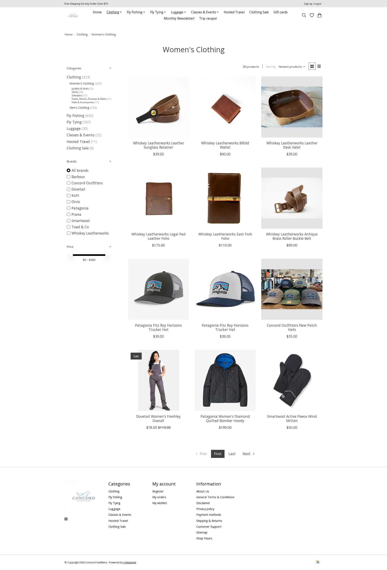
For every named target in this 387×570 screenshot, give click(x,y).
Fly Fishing (76, 115)
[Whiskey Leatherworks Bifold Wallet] (225, 107)
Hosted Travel (234, 12)
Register (158, 491)
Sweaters (77, 95)
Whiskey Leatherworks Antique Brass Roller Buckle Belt (292, 236)
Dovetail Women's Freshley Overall (158, 418)
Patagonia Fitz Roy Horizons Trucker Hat (158, 327)
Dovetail (78, 189)
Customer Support (209, 526)
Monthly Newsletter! (179, 18)
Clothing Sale (259, 12)
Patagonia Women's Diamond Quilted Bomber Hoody (225, 418)
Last (232, 453)
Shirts (75, 92)
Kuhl (75, 195)
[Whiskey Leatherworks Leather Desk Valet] (291, 107)
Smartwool (81, 220)
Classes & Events (80, 134)
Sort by (271, 67)
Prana (76, 214)
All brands (80, 170)
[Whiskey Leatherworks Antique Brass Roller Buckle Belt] (291, 198)
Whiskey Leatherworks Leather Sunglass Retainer (158, 145)
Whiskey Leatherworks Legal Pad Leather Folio (158, 236)
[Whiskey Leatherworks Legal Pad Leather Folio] (158, 198)
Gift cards (281, 12)
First (218, 453)
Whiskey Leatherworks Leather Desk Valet (291, 145)
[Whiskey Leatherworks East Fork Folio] (225, 198)
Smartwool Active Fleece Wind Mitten (292, 418)
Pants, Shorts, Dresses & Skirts (89, 99)
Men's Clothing (80, 107)
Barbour (78, 176)
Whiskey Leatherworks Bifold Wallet (225, 145)
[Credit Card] (317, 562)
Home (97, 12)
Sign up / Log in (312, 3)
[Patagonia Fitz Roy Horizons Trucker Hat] (158, 289)
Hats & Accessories (83, 102)
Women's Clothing (82, 83)
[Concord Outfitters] (72, 15)
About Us (202, 491)
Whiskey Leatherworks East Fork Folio (225, 236)
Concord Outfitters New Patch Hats (292, 327)
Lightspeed (129, 562)
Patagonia (80, 208)
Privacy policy (205, 509)
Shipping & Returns (209, 521)
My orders (159, 497)
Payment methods (208, 515)
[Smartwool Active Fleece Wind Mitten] (291, 380)
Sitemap (201, 532)
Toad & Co (80, 226)
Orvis (76, 201)
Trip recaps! (208, 18)
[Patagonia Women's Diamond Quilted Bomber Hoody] (225, 380)
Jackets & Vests (80, 88)
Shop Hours (204, 538)
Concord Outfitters (87, 182)
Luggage (74, 128)
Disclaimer (203, 503)
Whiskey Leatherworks (90, 233)
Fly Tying (75, 122)
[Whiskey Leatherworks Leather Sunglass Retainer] (158, 107)
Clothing (82, 34)
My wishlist (159, 503)
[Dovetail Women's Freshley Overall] (158, 380)
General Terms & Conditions (215, 497)
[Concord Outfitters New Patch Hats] (291, 289)
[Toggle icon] (304, 15)
